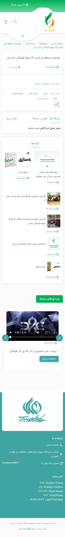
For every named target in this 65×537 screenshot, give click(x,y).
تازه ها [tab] (35, 143)
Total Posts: (55, 496)
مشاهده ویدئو (49, 359)
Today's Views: (54, 483)
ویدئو (37, 84)
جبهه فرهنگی (17, 93)
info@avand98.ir (10, 463)
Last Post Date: (53, 500)
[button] (59, 337)
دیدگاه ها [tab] (55, 119)
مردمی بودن (43, 98)
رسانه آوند (45, 84)
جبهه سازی (33, 93)
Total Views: (55, 491)
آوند (45, 93)
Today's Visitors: (52, 487)
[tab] (28, 141)
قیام (55, 98)
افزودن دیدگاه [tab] (39, 119)
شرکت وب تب (25, 529)
